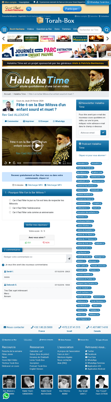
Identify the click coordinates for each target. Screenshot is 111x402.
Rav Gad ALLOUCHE (15, 114)
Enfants (77, 29)
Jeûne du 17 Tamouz (86, 239)
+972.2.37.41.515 (71, 327)
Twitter (90, 351)
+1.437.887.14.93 (98, 327)
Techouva (82, 301)
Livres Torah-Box (37, 360)
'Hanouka (82, 163)
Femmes (66, 29)
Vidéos (30, 29)
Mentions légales (65, 357)
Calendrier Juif (36, 351)
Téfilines (94, 314)
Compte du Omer (85, 199)
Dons (57, 29)
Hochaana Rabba (85, 221)
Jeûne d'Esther (84, 226)
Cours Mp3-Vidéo (9, 360)
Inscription (24, 2)
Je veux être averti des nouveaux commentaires (26, 265)
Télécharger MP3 (54, 185)
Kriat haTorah (84, 248)
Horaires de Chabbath (39, 357)
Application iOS (94, 366)
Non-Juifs (82, 266)
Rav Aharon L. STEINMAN (9, 392)
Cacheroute (97, 177)
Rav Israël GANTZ (83, 392)
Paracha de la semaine (12, 351)
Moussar (93, 261)
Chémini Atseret (84, 194)
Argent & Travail (85, 168)
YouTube (91, 357)
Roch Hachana (17, 29)
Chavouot (98, 181)
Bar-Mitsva (82, 172)
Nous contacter (15, 327)
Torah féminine (98, 301)
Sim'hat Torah (83, 297)
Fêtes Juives (7, 354)
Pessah (81, 270)
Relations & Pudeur (86, 279)
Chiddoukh (96, 190)
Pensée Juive (98, 266)
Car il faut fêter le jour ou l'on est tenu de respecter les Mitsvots (36, 202)
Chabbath (83, 181)
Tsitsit (97, 305)
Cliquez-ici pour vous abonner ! (92, 155)
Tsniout (81, 310)
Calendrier (93, 16)
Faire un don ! (63, 354)
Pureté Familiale (84, 274)
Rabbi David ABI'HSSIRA (46, 392)
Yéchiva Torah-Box (10, 363)
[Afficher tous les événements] (34, 2)
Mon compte (10, 2)
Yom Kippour (83, 319)
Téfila (81, 314)
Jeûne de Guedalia (85, 230)
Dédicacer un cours (10, 366)
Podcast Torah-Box (38, 366)
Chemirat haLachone (87, 186)
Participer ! (72, 8)
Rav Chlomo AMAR (64, 392)
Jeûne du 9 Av (84, 243)
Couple (97, 203)
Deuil (96, 208)
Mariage (100, 257)
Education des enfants (87, 212)
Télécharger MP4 (35, 185)
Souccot (99, 297)
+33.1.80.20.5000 (43, 327)
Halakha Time (20, 94)
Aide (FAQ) (62, 363)
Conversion (83, 203)
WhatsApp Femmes (96, 363)
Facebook (91, 354)
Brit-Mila (82, 177)
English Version (36, 369)
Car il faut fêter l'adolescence (26, 208)
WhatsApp (92, 360)
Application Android (96, 369)
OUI (29, 243)
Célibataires (83, 208)
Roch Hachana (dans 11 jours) (38, 16)
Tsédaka (94, 310)
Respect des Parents (87, 283)
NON (47, 243)
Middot (81, 261)
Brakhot (97, 172)
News (4, 357)
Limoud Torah (84, 257)
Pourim (94, 270)
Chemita (82, 190)
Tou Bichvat (83, 305)
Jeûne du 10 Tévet (85, 234)
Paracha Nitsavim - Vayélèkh (14, 16)
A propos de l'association (69, 351)
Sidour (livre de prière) (39, 354)
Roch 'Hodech (84, 288)
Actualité (96, 163)
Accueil (7, 94)
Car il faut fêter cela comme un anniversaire (33, 212)
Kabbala (99, 243)
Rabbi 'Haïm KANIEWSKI (27, 392)
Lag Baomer (83, 252)
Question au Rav (44, 29)
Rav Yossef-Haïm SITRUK (102, 392)
